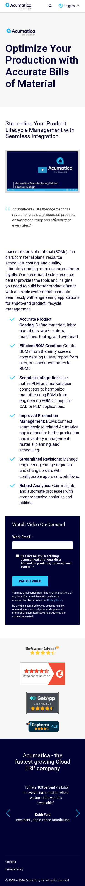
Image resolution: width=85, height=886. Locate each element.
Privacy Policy (55, 600)
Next (77, 813)
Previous (8, 813)
